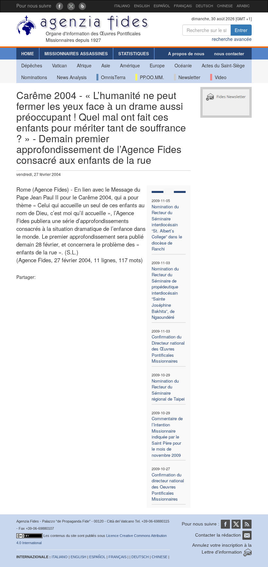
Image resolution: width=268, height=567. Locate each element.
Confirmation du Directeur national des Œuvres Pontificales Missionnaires (168, 349)
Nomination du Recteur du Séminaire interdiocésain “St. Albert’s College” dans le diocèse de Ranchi (167, 227)
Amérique (130, 65)
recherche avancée (232, 39)
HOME (27, 53)
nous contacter (229, 53)
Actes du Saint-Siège (223, 65)
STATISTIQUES (133, 53)
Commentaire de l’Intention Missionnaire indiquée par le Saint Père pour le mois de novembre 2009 (167, 436)
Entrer (241, 30)
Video (219, 77)
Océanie (183, 65)
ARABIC (243, 5)
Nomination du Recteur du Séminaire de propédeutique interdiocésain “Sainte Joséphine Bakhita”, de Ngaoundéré (165, 293)
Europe (157, 65)
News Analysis (72, 77)
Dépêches (31, 65)
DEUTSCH (204, 5)
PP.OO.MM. (150, 77)
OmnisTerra (112, 77)
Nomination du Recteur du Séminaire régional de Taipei (168, 390)
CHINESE (225, 5)
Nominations (34, 77)
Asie (105, 65)
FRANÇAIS (183, 5)
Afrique (84, 65)
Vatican (59, 65)
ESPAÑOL (162, 5)
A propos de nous (186, 53)
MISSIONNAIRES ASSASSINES (76, 53)
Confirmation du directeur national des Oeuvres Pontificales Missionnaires (168, 487)
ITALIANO (122, 5)
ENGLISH (142, 5)
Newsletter (188, 77)
